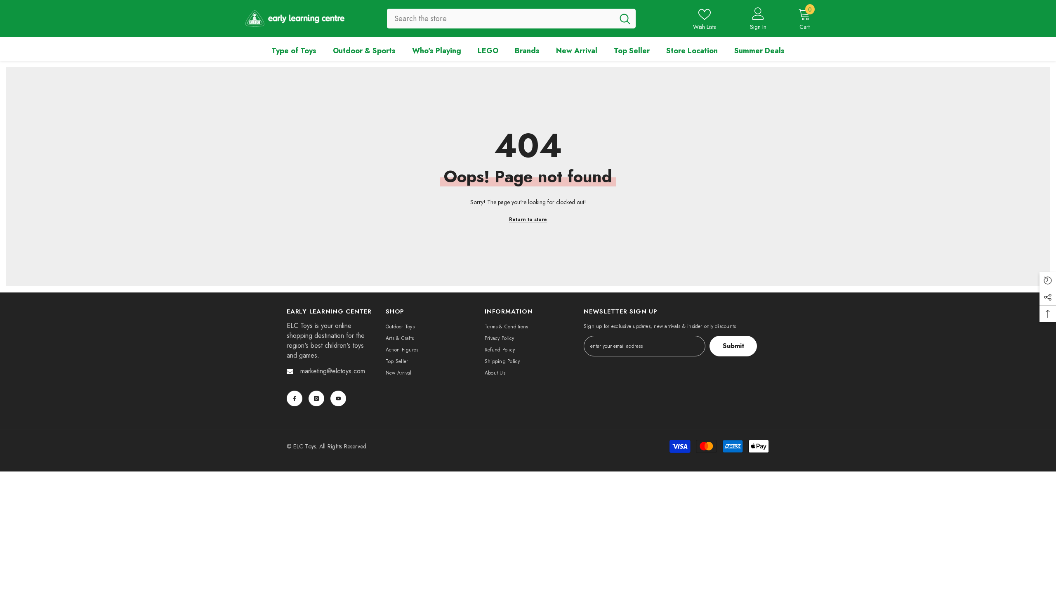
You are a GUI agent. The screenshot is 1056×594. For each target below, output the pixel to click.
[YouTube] (338, 398)
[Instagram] (316, 398)
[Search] (511, 18)
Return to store (528, 219)
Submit (733, 346)
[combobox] (500, 18)
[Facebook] (294, 398)
